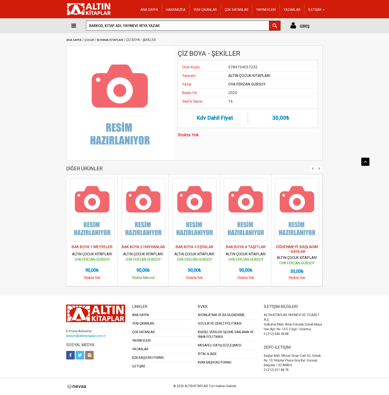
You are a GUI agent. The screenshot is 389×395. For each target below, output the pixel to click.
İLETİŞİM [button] (315, 10)
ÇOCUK (89, 40)
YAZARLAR (292, 10)
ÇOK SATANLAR (236, 10)
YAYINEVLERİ (266, 10)
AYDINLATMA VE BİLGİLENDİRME (221, 315)
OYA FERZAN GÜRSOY (247, 84)
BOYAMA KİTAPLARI (110, 40)
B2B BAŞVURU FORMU (148, 357)
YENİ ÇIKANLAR (205, 10)
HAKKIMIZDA (175, 10)
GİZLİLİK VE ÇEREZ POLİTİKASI (220, 323)
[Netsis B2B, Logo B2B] (76, 386)
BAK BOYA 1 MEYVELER (92, 247)
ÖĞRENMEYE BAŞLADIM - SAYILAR (297, 249)
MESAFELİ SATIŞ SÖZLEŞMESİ (219, 345)
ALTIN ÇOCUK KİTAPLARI (249, 75)
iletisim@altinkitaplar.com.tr (86, 336)
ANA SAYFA (149, 10)
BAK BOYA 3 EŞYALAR (194, 247)
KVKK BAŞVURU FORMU (214, 362)
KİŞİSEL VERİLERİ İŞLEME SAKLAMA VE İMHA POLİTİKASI (226, 334)
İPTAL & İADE (207, 354)
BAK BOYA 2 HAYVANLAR (143, 247)
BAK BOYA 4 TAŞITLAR (246, 247)
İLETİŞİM (138, 366)
